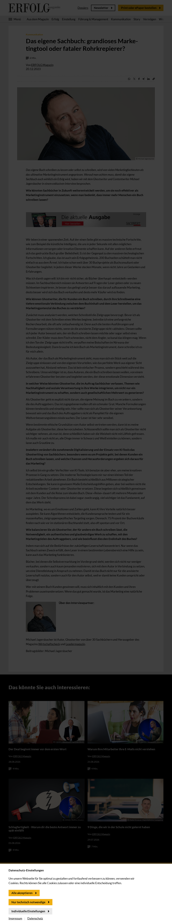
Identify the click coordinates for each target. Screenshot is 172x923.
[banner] (86, 461)
